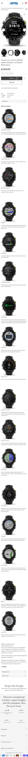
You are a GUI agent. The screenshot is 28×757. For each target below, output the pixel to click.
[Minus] (3, 73)
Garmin (8, 97)
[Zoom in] (24, 14)
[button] (24, 29)
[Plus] (11, 73)
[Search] (22, 3)
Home (2, 8)
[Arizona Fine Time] (14, 3)
